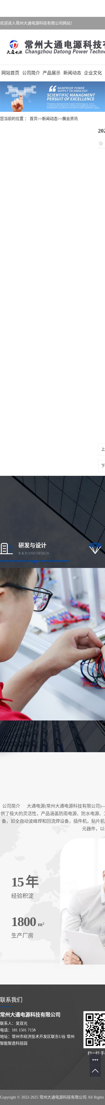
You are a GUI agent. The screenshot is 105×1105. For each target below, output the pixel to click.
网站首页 (10, 73)
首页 (34, 119)
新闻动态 (72, 73)
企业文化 (93, 73)
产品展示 (51, 73)
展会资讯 (70, 119)
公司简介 (31, 73)
